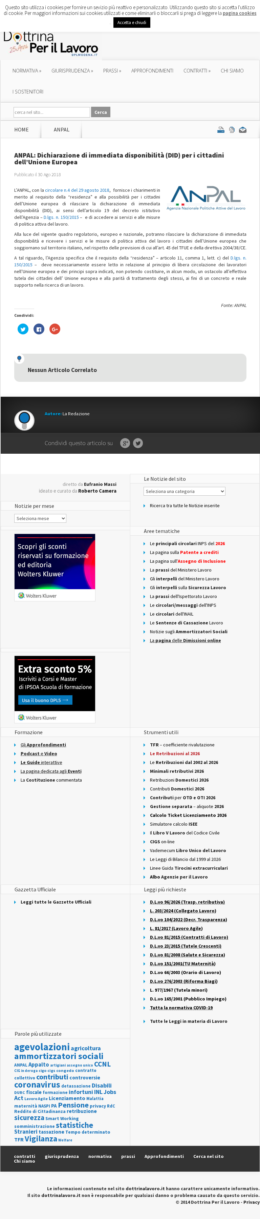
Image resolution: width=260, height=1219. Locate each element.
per (182, 797)
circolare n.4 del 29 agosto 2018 (77, 190)
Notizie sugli (189, 631)
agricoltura (86, 1048)
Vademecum (188, 850)
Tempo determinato (87, 1132)
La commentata (51, 780)
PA (54, 1105)
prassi (112, 70)
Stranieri (26, 1131)
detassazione (76, 1086)
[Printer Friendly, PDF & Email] (232, 129)
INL (98, 1092)
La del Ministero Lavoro (181, 570)
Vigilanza (41, 1138)
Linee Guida (189, 868)
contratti (197, 70)
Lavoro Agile (36, 1098)
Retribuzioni (179, 780)
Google (125, 443)
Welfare (65, 1140)
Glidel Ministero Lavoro (184, 579)
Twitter (138, 443)
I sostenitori (28, 91)
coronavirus (37, 1084)
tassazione (51, 1132)
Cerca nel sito (208, 1156)
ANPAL (61, 129)
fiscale (34, 1092)
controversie (84, 1077)
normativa (27, 70)
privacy (98, 1106)
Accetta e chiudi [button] (131, 22)
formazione (55, 1092)
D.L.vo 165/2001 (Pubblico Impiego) (188, 999)
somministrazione (34, 1126)
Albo (179, 877)
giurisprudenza (72, 70)
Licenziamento (67, 1098)
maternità (25, 1106)
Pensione (73, 1105)
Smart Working (62, 1118)
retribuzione (82, 1111)
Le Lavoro (186, 623)
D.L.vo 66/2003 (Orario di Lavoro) (185, 972)
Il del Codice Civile (185, 833)
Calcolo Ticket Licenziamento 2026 (188, 815)
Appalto (38, 1064)
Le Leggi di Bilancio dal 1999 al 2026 (185, 859)
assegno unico (80, 1065)
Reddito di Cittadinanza (40, 1111)
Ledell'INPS (183, 605)
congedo (65, 1070)
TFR (19, 1139)
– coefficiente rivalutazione (182, 745)
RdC (111, 1106)
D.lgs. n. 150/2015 (61, 217)
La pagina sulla (184, 552)
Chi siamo (232, 70)
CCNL (102, 1064)
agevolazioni (42, 1046)
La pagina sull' (188, 561)
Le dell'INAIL (171, 614)
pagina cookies (240, 13)
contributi (52, 1076)
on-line (162, 842)
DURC (19, 1092)
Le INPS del (187, 543)
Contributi (177, 789)
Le (184, 762)
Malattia (95, 1098)
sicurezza (29, 1117)
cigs (51, 1070)
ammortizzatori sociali (59, 1055)
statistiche (74, 1125)
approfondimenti (152, 70)
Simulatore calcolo (173, 824)
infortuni (81, 1092)
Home (21, 129)
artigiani (58, 1065)
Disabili (102, 1085)
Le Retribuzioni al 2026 (175, 753)
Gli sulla (188, 587)
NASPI (44, 1106)
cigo (42, 1070)
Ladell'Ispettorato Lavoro (183, 596)
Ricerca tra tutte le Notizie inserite (185, 505)
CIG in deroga (26, 1071)
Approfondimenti (164, 1156)
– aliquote (187, 806)
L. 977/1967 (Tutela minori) (179, 990)
